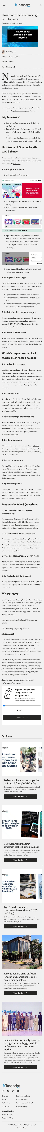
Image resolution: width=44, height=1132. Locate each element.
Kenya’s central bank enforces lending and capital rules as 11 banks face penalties (20, 977)
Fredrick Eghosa (11, 52)
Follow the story (18, 796)
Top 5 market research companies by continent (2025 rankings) (20, 910)
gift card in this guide (21, 111)
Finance (11, 61)
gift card (37, 129)
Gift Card (27, 158)
